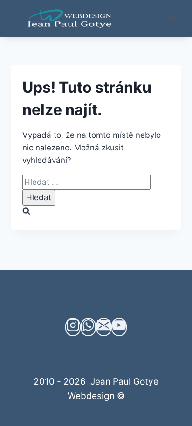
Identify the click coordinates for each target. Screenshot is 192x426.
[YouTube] (119, 327)
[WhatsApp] (88, 327)
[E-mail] (103, 327)
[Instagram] (73, 327)
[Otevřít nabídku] (172, 18)
